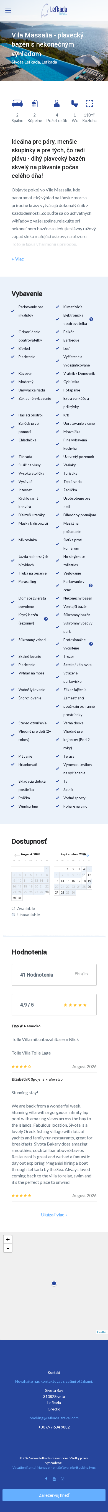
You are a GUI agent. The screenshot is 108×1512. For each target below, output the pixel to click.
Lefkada (49, 61)
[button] (86, 855)
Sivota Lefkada (26, 61)
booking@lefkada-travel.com (54, 1417)
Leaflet (101, 1332)
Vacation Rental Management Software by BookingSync (54, 1467)
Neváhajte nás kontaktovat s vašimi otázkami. (54, 1381)
